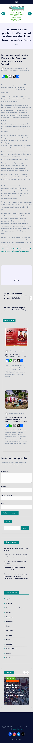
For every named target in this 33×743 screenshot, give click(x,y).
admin (7, 68)
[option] (16, 691)
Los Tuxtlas (9, 630)
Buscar (8, 521)
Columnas (9, 603)
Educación (9, 621)
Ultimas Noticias (14, 70)
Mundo (8, 639)
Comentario (5, 471)
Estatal (8, 626)
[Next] (27, 672)
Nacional (9, 644)
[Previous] (24, 672)
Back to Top (17, 739)
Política (8, 653)
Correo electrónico (7, 495)
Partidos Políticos (11, 648)
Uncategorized (10, 658)
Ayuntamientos (10, 599)
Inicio (16, 44)
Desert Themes (17, 729)
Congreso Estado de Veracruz (18, 68)
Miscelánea (9, 635)
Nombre (3, 486)
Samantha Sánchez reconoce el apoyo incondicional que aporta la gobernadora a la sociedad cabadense (16, 576)
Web (2, 504)
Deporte (8, 612)
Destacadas (4, 70)
